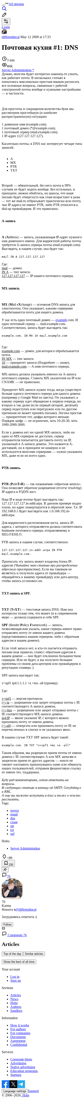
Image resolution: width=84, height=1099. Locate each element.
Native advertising (22, 1067)
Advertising (18, 1063)
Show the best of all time (18, 961)
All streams (16, 4)
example (61, 320)
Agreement (17, 1041)
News (14, 999)
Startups (15, 1075)
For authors (18, 1029)
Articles (15, 995)
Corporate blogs (21, 1059)
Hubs (14, 1003)
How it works (19, 1025)
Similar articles (34, 953)
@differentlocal (25, 909)
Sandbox (16, 1010)
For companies (20, 1033)
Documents (18, 1037)
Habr (25, 1095)
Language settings (14, 1091)
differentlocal (11, 37)
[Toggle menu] (3, 5)
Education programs (24, 1071)
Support (33, 1091)
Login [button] (6, 27)
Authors (15, 1007)
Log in (14, 976)
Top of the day (12, 953)
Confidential (18, 1044)
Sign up (15, 980)
